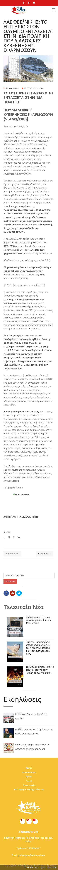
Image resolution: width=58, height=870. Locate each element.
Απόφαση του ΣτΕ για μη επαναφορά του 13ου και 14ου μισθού (38, 620)
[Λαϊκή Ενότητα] (18, 10)
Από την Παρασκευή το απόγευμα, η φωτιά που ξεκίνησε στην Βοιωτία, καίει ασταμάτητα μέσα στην (38, 647)
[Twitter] (29, 2)
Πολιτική (40, 88)
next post (43, 553)
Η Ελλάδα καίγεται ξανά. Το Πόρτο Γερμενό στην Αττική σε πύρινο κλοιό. (40, 669)
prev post (13, 553)
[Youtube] (34, 2)
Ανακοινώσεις (30, 88)
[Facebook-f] (22, 821)
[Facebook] (23, 2)
